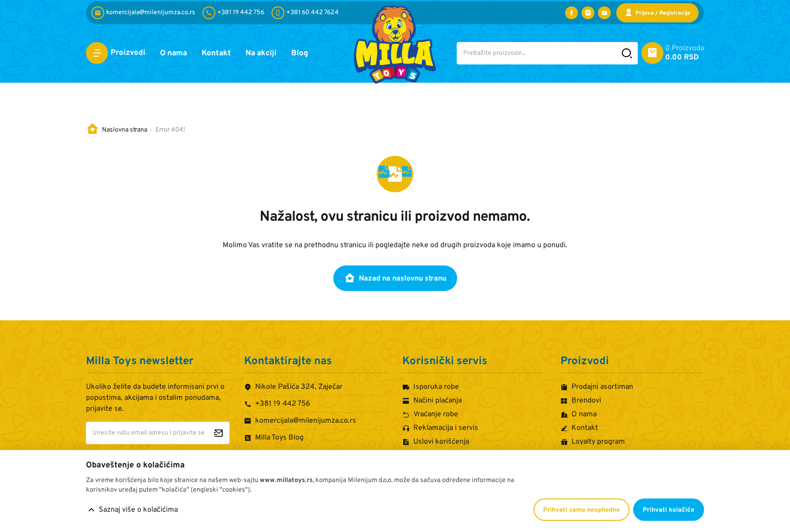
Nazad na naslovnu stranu (402, 278)
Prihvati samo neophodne (581, 510)
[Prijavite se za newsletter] (218, 433)
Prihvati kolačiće (668, 510)
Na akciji (261, 53)
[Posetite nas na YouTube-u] (604, 12)
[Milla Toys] (395, 44)
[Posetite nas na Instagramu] (588, 12)
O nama (173, 53)
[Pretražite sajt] (627, 53)
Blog (299, 53)
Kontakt (216, 53)
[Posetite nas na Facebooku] (571, 12)
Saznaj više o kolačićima (138, 509)
